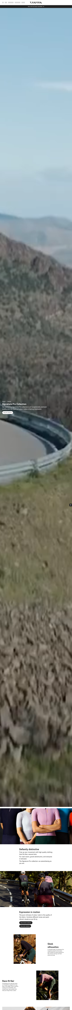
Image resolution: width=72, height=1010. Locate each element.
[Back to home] (36, 2)
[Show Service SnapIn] (70, 505)
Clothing (9, 401)
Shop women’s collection (25, 922)
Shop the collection (7, 412)
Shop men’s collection (25, 926)
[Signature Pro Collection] (36, 407)
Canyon (3, 401)
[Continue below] (36, 804)
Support (23, 2)
